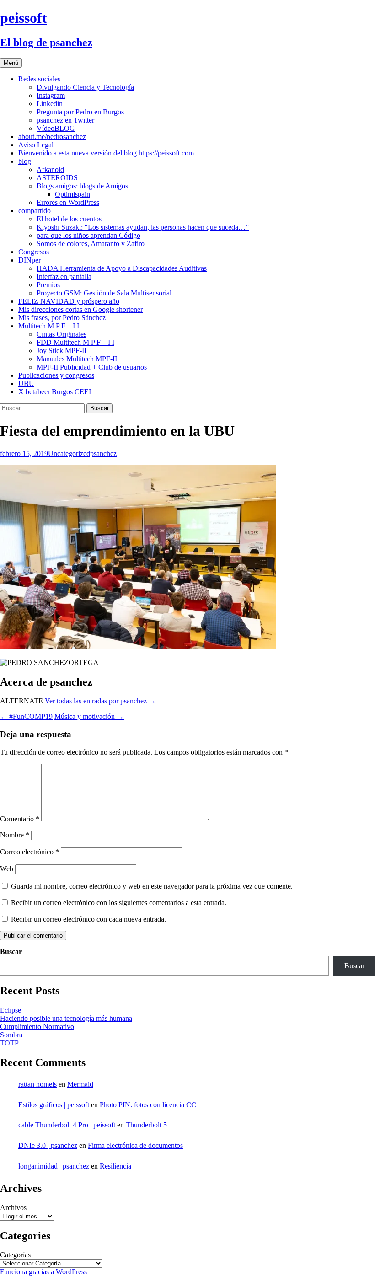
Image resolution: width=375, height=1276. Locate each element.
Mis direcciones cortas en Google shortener (80, 309)
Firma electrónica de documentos (135, 1145)
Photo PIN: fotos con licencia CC (148, 1105)
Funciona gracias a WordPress (43, 1272)
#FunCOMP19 (26, 716)
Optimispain (72, 194)
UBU (26, 383)
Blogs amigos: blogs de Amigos (82, 186)
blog (24, 161)
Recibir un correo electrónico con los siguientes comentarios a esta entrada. (118, 902)
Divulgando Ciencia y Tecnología (85, 87)
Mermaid (80, 1084)
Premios (48, 285)
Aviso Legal (36, 145)
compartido (34, 210)
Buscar (11, 951)
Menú (11, 62)
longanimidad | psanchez (53, 1166)
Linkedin (50, 103)
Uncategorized (69, 453)
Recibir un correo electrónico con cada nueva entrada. (88, 919)
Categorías (15, 1255)
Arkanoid (50, 169)
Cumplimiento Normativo (37, 1026)
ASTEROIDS (57, 178)
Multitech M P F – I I (48, 326)
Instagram (51, 95)
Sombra (11, 1035)
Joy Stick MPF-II (61, 350)
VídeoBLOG (56, 128)
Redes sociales (39, 79)
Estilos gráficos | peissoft (53, 1105)
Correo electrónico (29, 852)
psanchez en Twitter (65, 120)
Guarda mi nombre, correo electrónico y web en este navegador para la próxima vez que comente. (152, 886)
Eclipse (10, 1010)
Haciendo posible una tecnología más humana (66, 1018)
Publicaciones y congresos (56, 375)
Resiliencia (115, 1166)
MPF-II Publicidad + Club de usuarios (92, 367)
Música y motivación (89, 716)
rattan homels (37, 1084)
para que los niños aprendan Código (88, 235)
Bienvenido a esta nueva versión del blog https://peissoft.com (106, 153)
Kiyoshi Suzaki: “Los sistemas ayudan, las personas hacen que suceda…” (143, 227)
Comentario (19, 819)
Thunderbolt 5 (146, 1125)
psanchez (103, 453)
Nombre (14, 835)
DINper (29, 260)
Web (6, 869)
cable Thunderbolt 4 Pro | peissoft (66, 1125)
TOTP (9, 1043)
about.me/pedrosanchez (52, 136)
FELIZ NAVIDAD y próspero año (68, 301)
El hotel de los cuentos (69, 219)
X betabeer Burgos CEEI (54, 392)
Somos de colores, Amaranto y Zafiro (91, 243)
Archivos (13, 1208)
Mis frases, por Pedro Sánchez (62, 318)
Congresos (33, 252)
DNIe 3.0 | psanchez (47, 1145)
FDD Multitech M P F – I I (75, 342)
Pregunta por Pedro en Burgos (80, 112)
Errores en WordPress (68, 202)
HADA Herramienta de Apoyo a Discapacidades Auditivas (122, 268)
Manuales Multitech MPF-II (77, 359)
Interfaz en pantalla (64, 276)
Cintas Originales (61, 334)
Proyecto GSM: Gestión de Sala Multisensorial (104, 293)
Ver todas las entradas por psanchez (100, 701)
